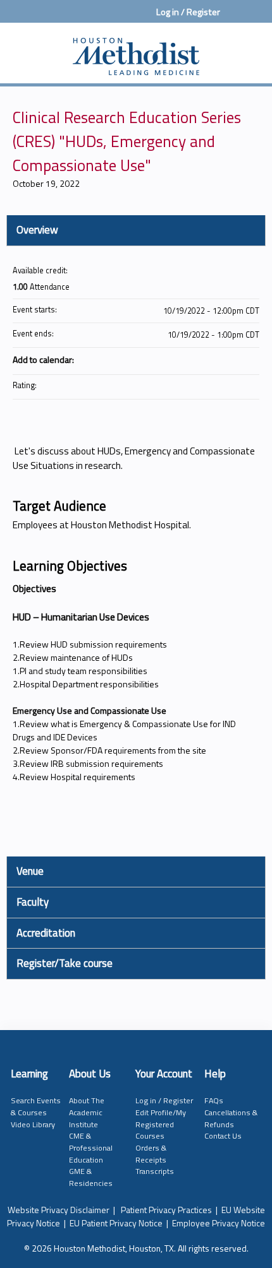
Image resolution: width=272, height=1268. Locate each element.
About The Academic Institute (86, 1112)
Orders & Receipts (150, 1154)
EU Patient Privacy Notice (116, 1222)
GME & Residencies (91, 1177)
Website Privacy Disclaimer (58, 1209)
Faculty (32, 902)
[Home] (136, 50)
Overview (37, 230)
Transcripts (154, 1171)
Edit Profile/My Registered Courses (160, 1124)
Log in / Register (188, 12)
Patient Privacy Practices (166, 1209)
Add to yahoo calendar (216, 359)
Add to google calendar (200, 359)
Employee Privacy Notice (218, 1222)
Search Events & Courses (36, 1106)
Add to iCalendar (232, 358)
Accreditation (45, 933)
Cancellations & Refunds (230, 1118)
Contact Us (223, 1136)
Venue (30, 871)
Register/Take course (64, 963)
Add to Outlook (249, 359)
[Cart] (235, 18)
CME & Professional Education (91, 1147)
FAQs (213, 1100)
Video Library (33, 1124)
